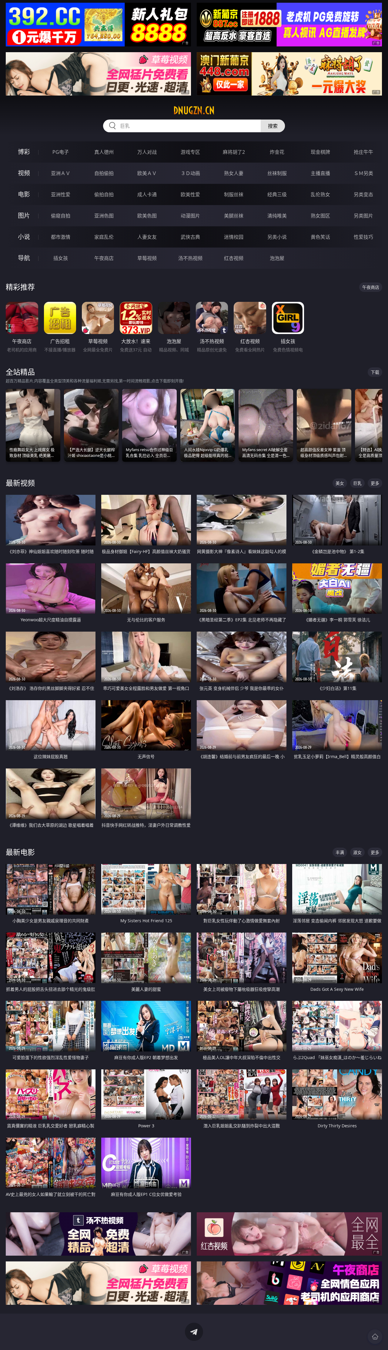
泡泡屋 (277, 258)
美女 (340, 483)
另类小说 (277, 237)
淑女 (357, 852)
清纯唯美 (277, 215)
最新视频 (20, 483)
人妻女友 (147, 237)
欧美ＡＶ (147, 173)
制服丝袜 (233, 194)
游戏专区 (190, 152)
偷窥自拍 (60, 215)
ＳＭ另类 (363, 173)
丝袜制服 (277, 173)
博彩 (24, 152)
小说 (24, 237)
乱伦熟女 (320, 194)
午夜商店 (104, 258)
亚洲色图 (104, 215)
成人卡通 (147, 194)
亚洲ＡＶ (60, 173)
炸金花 (277, 152)
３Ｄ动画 (190, 173)
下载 (375, 372)
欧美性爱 (190, 194)
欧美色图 (147, 215)
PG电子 (60, 152)
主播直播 (320, 173)
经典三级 (277, 194)
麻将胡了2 (234, 152)
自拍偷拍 (104, 173)
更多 (375, 483)
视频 (24, 173)
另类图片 (363, 215)
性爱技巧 (363, 237)
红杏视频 (233, 258)
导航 (24, 258)
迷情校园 (233, 237)
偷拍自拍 (104, 194)
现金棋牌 (320, 152)
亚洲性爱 (60, 194)
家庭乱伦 (104, 237)
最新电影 (20, 852)
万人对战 (147, 152)
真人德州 (104, 152)
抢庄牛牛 (363, 152)
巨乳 (357, 483)
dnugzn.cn (194, 110)
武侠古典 (190, 237)
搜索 (273, 126)
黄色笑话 (320, 237)
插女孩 (60, 258)
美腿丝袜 (233, 215)
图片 (24, 215)
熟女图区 (320, 215)
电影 (24, 194)
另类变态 (363, 194)
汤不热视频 (190, 258)
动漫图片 (190, 215)
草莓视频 (147, 258)
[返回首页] (375, 1336)
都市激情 (60, 237)
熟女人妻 (233, 173)
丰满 (340, 852)
